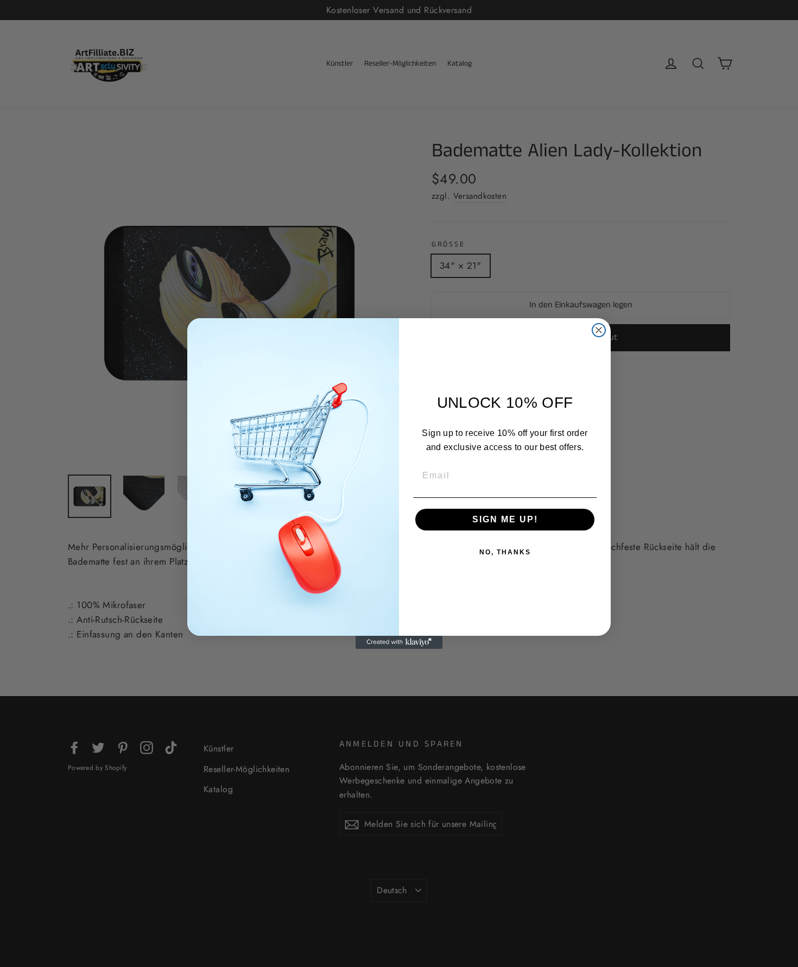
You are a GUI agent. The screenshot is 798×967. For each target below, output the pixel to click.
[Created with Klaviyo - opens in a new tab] (399, 642)
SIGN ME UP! (505, 519)
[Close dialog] (598, 330)
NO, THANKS (505, 552)
